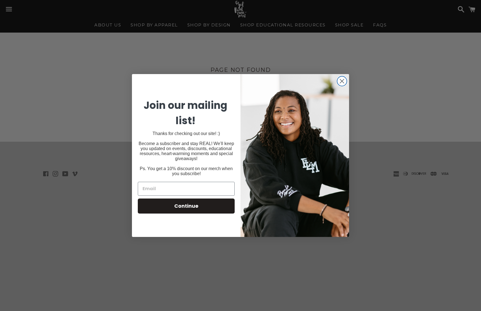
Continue (186, 205)
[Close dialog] (342, 81)
